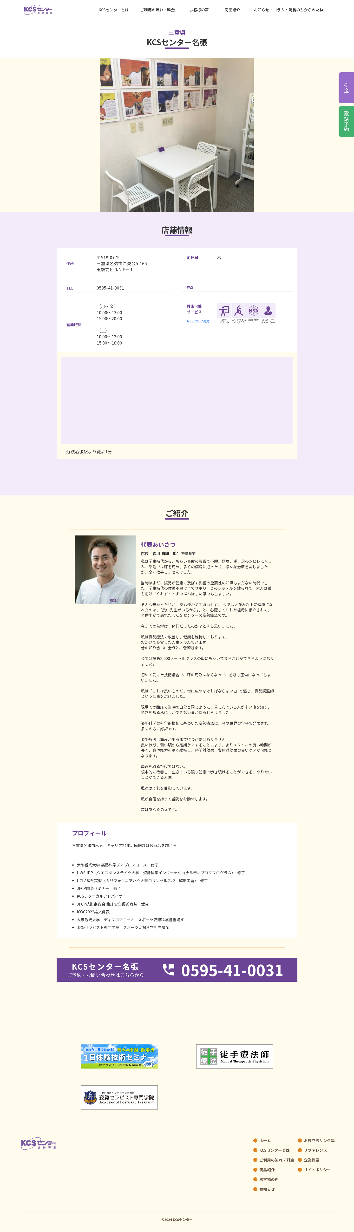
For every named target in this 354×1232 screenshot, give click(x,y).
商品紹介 (232, 10)
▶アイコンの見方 (198, 321)
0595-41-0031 (110, 288)
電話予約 (346, 121)
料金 (346, 87)
